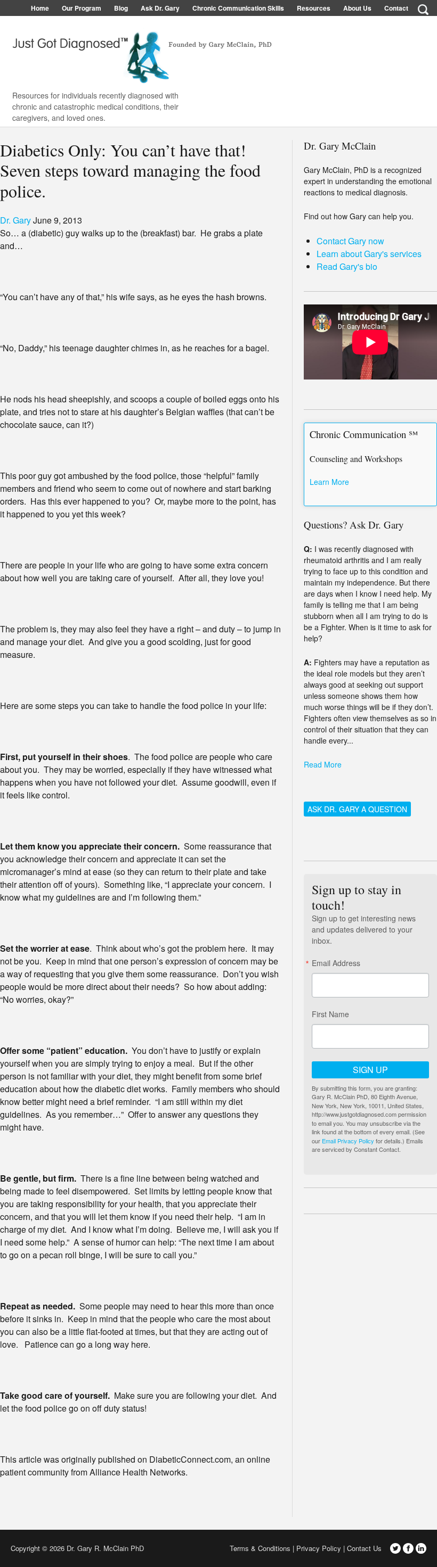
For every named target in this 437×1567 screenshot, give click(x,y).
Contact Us (364, 1548)
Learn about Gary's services (369, 254)
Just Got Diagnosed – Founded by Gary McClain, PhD (138, 53)
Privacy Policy (318, 1548)
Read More (323, 764)
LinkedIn (421, 1548)
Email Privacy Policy (348, 1140)
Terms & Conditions (260, 1548)
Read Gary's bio (347, 266)
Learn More (329, 481)
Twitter (395, 1548)
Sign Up (370, 1069)
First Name (330, 1014)
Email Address (336, 963)
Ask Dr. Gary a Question (357, 809)
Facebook (408, 1548)
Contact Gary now (350, 241)
